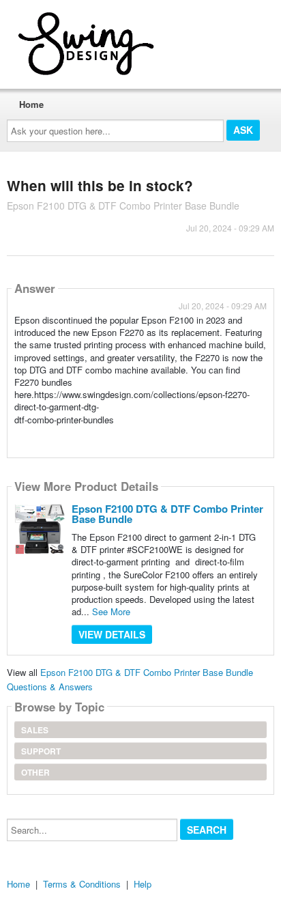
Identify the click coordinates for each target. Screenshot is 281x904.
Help (142, 883)
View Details (111, 634)
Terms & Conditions (82, 883)
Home (31, 104)
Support (41, 751)
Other (35, 772)
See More (111, 611)
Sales (34, 730)
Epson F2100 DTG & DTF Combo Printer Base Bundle (167, 513)
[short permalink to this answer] (15, 437)
